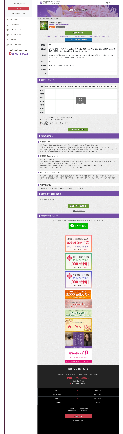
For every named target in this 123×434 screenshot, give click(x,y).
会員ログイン (78, 416)
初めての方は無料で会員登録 (78, 40)
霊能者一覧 (46, 18)
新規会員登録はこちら (18, 13)
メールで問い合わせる (78, 383)
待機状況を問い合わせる (78, 130)
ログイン (18, 9)
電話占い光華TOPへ (79, 211)
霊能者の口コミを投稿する (78, 206)
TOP (39, 18)
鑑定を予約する (78, 33)
